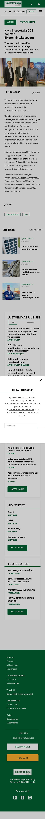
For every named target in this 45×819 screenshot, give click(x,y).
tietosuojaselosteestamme (21, 409)
